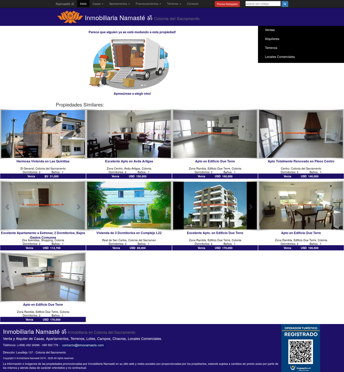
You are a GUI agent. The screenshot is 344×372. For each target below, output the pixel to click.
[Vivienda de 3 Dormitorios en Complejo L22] (129, 205)
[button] (6, 134)
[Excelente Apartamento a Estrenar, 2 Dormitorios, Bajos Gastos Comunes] (43, 205)
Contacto (192, 4)
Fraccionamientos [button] (147, 4)
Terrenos (271, 47)
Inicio (83, 4)
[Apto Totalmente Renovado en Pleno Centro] (301, 134)
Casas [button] (97, 4)
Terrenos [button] (173, 4)
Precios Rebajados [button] (227, 4)
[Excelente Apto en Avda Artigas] (129, 134)
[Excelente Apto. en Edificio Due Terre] (215, 205)
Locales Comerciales (280, 56)
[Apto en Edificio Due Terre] (215, 134)
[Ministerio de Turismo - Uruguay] (300, 348)
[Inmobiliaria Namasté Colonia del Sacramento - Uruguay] (83, 345)
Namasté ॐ (65, 3)
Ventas (270, 29)
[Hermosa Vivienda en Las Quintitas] (43, 134)
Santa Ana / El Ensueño (282, 65)
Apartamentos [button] (118, 4)
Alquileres (272, 38)
